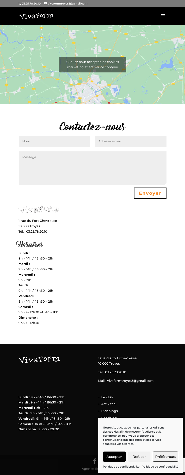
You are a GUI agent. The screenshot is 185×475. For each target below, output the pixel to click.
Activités (108, 404)
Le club (107, 397)
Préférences (165, 456)
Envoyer (150, 193)
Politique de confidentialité (121, 466)
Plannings (109, 411)
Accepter (114, 456)
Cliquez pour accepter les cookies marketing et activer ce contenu (92, 64)
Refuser (139, 456)
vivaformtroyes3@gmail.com (130, 381)
